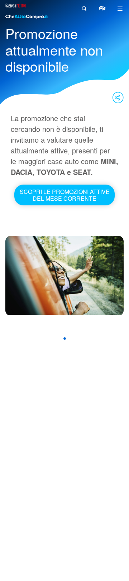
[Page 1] (64, 338)
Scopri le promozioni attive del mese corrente (65, 195)
